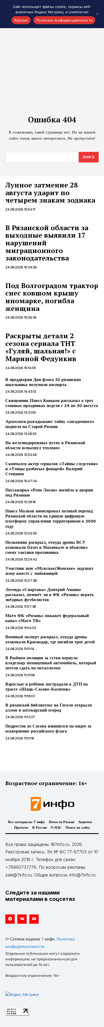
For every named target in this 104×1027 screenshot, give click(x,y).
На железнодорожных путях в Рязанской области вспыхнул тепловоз (45, 445)
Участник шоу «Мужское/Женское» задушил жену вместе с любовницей (49, 571)
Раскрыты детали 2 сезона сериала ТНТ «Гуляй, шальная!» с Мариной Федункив (40, 347)
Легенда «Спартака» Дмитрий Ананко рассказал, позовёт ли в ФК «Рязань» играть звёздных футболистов (49, 594)
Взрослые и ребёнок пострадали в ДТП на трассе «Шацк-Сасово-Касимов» (46, 687)
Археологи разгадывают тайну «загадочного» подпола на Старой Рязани (49, 424)
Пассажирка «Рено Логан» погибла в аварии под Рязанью (49, 492)
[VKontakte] (22, 919)
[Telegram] (10, 919)
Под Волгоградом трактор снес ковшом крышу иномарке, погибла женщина (51, 297)
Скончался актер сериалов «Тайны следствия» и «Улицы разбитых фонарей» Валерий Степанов (51, 468)
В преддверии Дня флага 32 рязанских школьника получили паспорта (43, 382)
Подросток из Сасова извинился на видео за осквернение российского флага (48, 729)
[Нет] (97, 14)
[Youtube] (34, 919)
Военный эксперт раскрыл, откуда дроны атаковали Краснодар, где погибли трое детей (50, 639)
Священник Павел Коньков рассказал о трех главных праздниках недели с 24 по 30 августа (51, 403)
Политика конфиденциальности (64, 20)
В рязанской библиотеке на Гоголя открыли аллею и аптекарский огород (48, 708)
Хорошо (21, 20)
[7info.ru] (52, 804)
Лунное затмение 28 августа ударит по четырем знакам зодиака (50, 192)
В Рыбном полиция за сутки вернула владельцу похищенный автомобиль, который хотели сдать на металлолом (50, 662)
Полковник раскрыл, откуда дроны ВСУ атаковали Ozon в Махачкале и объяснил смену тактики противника (46, 547)
